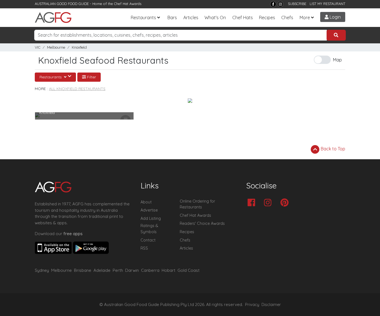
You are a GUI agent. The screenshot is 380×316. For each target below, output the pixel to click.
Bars (172, 17)
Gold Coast (188, 270)
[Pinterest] (286, 203)
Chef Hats (242, 17)
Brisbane (82, 270)
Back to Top (332, 148)
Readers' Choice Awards (202, 223)
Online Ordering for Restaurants (197, 204)
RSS (144, 248)
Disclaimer (271, 304)
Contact (148, 240)
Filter (91, 76)
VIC (37, 47)
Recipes (267, 17)
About (146, 202)
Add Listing (150, 218)
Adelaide (101, 270)
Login (335, 17)
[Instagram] (280, 4)
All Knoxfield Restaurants (77, 88)
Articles (190, 17)
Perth (118, 270)
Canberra (150, 270)
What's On (215, 17)
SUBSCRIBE (297, 3)
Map (337, 60)
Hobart (168, 270)
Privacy (252, 304)
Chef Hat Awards (127, 3)
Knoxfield (79, 47)
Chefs (287, 17)
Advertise (149, 210)
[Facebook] (273, 4)
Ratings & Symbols (149, 228)
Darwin (132, 270)
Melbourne (56, 47)
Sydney (42, 270)
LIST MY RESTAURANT (327, 3)
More (305, 17)
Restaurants (143, 17)
